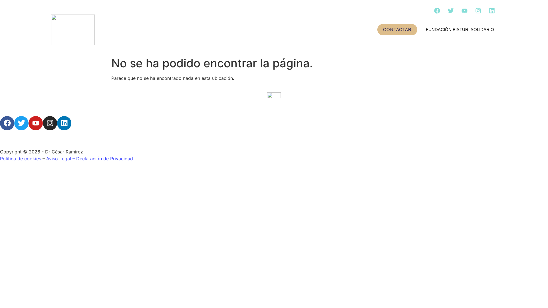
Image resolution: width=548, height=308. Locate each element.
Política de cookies (20, 158)
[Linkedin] (492, 11)
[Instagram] (478, 11)
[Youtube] (464, 11)
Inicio (136, 30)
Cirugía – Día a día (322, 30)
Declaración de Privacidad (104, 158)
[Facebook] (437, 11)
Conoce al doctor (181, 30)
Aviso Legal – (61, 158)
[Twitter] (451, 11)
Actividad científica (252, 30)
